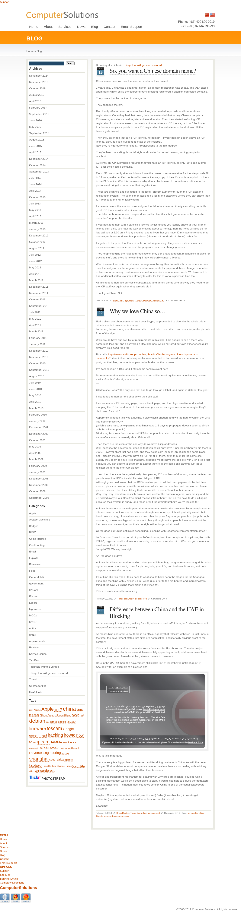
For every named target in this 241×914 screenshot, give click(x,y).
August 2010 (36, 376)
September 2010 (39, 369)
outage (64, 748)
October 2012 (37, 241)
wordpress (47, 771)
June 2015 (35, 145)
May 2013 (35, 209)
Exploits (33, 557)
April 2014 (35, 190)
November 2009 (38, 433)
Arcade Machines (39, 519)
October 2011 (37, 299)
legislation (129, 300)
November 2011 (38, 293)
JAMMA (56, 742)
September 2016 (39, 113)
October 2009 (37, 440)
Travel (33, 679)
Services (64, 27)
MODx (33, 615)
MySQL (33, 621)
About (48, 27)
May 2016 (35, 126)
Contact (109, 27)
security (65, 753)
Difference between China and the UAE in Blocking (157, 612)
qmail (32, 634)
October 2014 (37, 165)
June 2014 (35, 184)
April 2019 (35, 101)
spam (68, 759)
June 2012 (35, 261)
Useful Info (35, 692)
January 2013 (37, 229)
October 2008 (37, 491)
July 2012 (35, 254)
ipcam (43, 741)
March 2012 (36, 280)
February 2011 (38, 337)
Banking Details (9, 878)
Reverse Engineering (45, 753)
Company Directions (12, 882)
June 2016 (35, 120)
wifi (37, 770)
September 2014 (39, 171)
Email (32, 551)
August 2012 (36, 248)
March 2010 (36, 408)
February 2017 (38, 107)
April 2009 (35, 452)
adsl (31, 710)
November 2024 (38, 75)
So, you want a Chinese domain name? (153, 70)
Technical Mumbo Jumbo (44, 666)
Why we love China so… (137, 311)
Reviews (34, 647)
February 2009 (38, 465)
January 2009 (37, 472)
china (201, 813)
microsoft (33, 748)
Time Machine (58, 766)
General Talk (36, 577)
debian (37, 721)
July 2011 (34, 312)
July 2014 (35, 177)
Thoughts (46, 766)
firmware (37, 728)
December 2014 (38, 158)
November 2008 (38, 484)
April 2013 (35, 216)
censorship (193, 813)
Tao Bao (34, 660)
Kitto (65, 743)
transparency (118, 816)
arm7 (58, 709)
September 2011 (39, 305)
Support (4, 1)
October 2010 (37, 363)
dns (48, 722)
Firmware (34, 564)
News (81, 27)
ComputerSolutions (18, 887)
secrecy (107, 816)
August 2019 (36, 94)
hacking (55, 735)
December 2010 (38, 350)
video (31, 771)
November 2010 (38, 357)
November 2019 (38, 82)
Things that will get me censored (149, 300)
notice (32, 628)
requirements (37, 641)
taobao (35, 765)
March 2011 (36, 331)
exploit (62, 721)
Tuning (68, 766)
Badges (33, 525)
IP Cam (33, 589)
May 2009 (35, 446)
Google (99, 816)
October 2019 (37, 88)
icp (34, 743)
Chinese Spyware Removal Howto (55, 715)
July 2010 (35, 382)
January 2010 (37, 420)
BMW (32, 532)
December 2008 (38, 478)
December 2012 (38, 235)
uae (127, 816)
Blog (94, 27)
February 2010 (38, 414)
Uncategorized (38, 685)
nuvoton (54, 748)
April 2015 (35, 152)
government (118, 300)
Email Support (131, 27)
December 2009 (38, 427)
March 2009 (36, 459)
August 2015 (36, 139)
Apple (32, 513)
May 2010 (35, 395)
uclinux (78, 765)
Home (33, 27)
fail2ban (71, 721)
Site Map (5, 874)
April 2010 (35, 401)
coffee (75, 714)
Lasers (33, 602)
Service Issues (38, 653)
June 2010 (35, 389)
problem (72, 748)
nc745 (43, 748)
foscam (54, 728)
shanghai (39, 758)
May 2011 (35, 318)
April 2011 (35, 325)
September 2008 (39, 497)
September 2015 (39, 133)
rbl (77, 748)
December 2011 (38, 286)
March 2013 (36, 222)
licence (72, 742)
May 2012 (35, 267)
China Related (122, 813)
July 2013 (35, 203)
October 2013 (37, 197)
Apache (37, 710)
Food (32, 570)
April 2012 (35, 273)
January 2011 (37, 344)
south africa (56, 759)
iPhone (33, 596)
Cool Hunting (37, 545)
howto (70, 735)
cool (82, 715)
